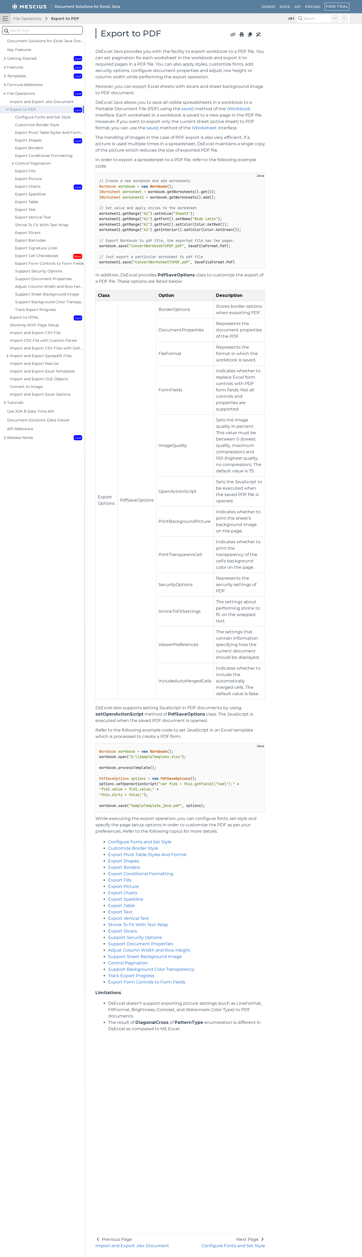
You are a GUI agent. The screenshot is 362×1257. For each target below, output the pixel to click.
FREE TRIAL (337, 6)
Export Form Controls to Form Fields (146, 982)
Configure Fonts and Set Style (139, 841)
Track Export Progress (131, 975)
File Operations (27, 18)
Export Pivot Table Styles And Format (147, 854)
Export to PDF (65, 18)
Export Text (120, 911)
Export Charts (122, 892)
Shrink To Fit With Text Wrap (138, 924)
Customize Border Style (133, 848)
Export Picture (123, 886)
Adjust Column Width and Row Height (149, 950)
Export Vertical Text (128, 918)
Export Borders (124, 867)
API (297, 7)
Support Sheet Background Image (145, 956)
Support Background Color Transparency (151, 969)
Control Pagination (128, 962)
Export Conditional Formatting (140, 873)
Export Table (121, 905)
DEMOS (268, 7)
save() (188, 108)
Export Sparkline (125, 899)
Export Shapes (123, 860)
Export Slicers (122, 931)
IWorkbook (238, 108)
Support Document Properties (140, 943)
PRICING (312, 7)
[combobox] (42, 30)
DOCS (285, 7)
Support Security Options (135, 937)
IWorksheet (204, 127)
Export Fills (119, 880)
